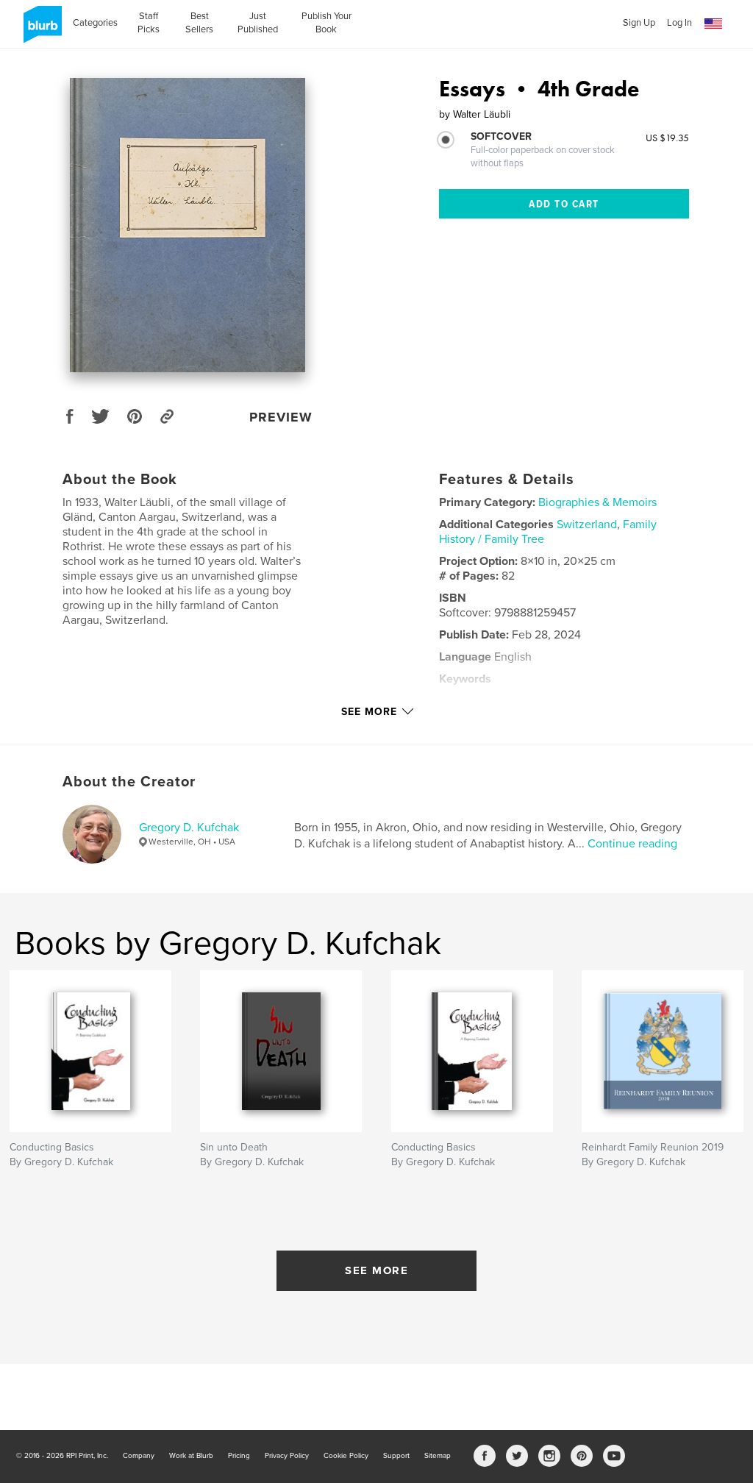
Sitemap (437, 1455)
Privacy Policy (287, 1455)
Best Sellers (199, 22)
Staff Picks (149, 22)
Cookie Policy (346, 1455)
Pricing (239, 1455)
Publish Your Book (326, 22)
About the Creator (129, 782)
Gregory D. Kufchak (189, 827)
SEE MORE (376, 1270)
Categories (95, 23)
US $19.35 (667, 137)
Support (396, 1455)
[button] (713, 24)
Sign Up (639, 23)
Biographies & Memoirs (597, 502)
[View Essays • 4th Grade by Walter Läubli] (187, 225)
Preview (281, 417)
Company (138, 1455)
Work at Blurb (191, 1455)
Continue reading (632, 843)
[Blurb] (40, 30)
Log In (679, 23)
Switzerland (587, 524)
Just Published (258, 22)
